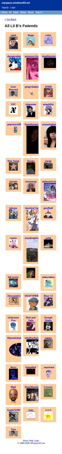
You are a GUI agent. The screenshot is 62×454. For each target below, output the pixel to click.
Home (4, 12)
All (10, 12)
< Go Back (10, 19)
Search (39, 12)
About (25, 440)
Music (31, 12)
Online (23, 12)
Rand (15, 12)
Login (12, 7)
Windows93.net (37, 443)
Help (31, 440)
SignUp (5, 7)
